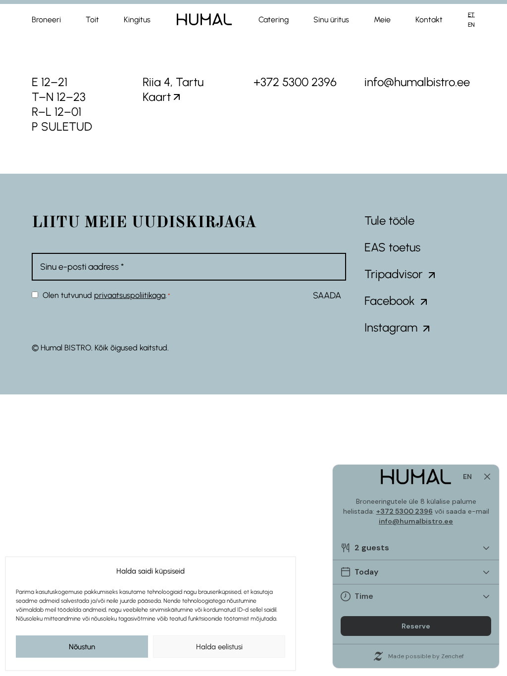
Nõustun (82, 646)
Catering (273, 19)
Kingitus (137, 19)
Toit (92, 19)
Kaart (157, 97)
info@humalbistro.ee (417, 82)
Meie (382, 19)
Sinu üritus (331, 19)
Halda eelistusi (219, 646)
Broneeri (46, 19)
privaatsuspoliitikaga (129, 295)
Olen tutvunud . (106, 295)
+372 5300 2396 (295, 82)
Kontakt (429, 19)
